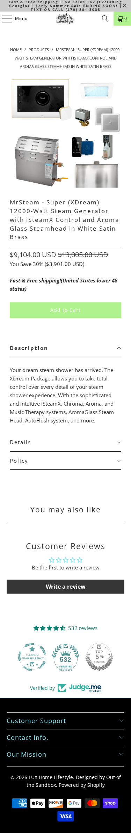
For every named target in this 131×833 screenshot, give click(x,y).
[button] (65, 348)
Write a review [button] (66, 586)
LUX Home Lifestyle (51, 777)
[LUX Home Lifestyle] (66, 19)
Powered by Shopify (82, 785)
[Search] (105, 19)
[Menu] (3, 19)
